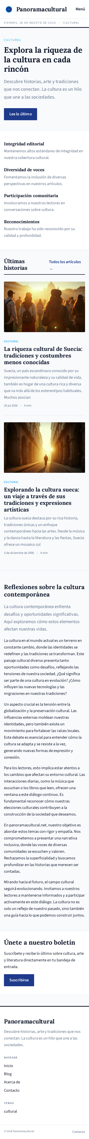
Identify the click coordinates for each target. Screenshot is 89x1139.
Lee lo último (20, 114)
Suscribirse (19, 980)
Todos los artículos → (65, 265)
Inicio (8, 1066)
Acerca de (12, 1082)
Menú (80, 9)
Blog (8, 1074)
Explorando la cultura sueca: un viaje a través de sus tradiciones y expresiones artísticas (41, 499)
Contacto (12, 1090)
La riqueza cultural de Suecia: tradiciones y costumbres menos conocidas (43, 355)
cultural (11, 341)
